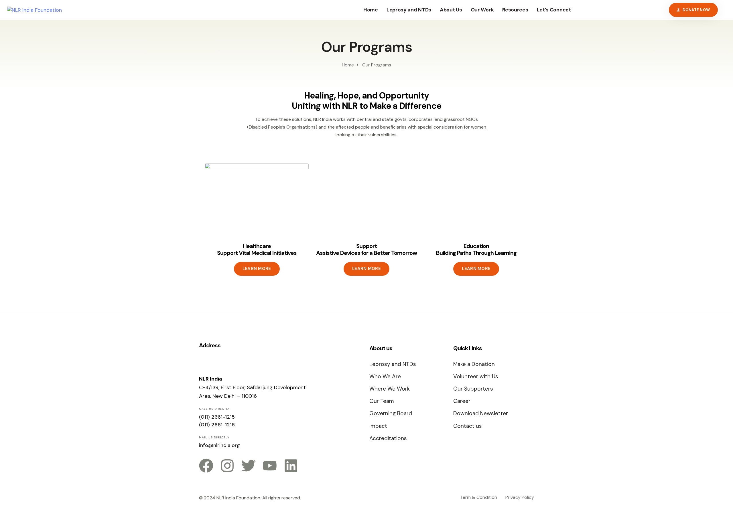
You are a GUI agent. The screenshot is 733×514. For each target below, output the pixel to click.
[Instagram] (227, 465)
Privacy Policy (519, 497)
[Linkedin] (291, 465)
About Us (451, 9)
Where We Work (389, 388)
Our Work (482, 9)
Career (461, 401)
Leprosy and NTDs (409, 9)
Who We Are (385, 376)
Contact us (467, 426)
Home (370, 9)
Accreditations (388, 438)
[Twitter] (248, 465)
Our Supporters (473, 388)
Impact (378, 426)
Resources (515, 9)
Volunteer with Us (475, 376)
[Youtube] (270, 465)
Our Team (381, 401)
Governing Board (390, 413)
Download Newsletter (480, 413)
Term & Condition (478, 497)
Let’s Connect (554, 9)
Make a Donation (474, 364)
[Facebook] (206, 465)
